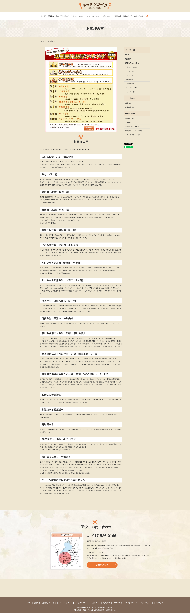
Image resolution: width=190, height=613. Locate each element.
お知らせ (128, 103)
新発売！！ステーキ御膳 (133, 131)
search (147, 16)
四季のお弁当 (127, 16)
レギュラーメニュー (78, 16)
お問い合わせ (138, 16)
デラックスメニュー (94, 16)
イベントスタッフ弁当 (133, 135)
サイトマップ (129, 92)
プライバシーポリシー (133, 88)
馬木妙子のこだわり (62, 16)
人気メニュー (107, 16)
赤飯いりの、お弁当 (132, 126)
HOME (43, 16)
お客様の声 (117, 16)
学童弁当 (128, 122)
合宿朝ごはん (129, 118)
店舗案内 (51, 16)
